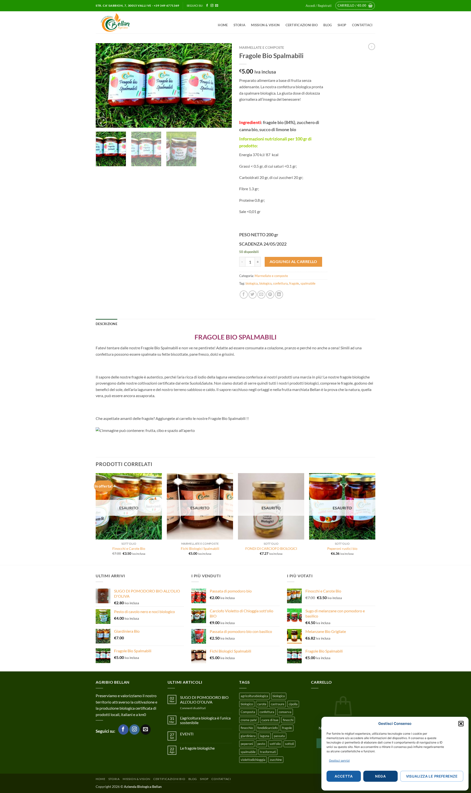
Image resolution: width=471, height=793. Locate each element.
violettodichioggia (253, 760)
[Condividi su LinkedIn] (279, 294)
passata (279, 736)
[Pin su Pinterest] (270, 294)
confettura (280, 283)
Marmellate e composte (261, 48)
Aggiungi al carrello (293, 261)
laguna (264, 736)
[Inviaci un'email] (216, 5)
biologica (252, 283)
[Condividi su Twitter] (253, 294)
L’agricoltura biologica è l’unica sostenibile (205, 720)
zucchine (276, 760)
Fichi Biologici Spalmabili (200, 548)
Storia (240, 25)
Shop (342, 25)
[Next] (223, 85)
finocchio (247, 728)
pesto (261, 744)
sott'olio (275, 744)
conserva (285, 712)
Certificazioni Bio (302, 25)
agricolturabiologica (254, 696)
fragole (294, 283)
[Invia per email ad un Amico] (261, 294)
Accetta (344, 776)
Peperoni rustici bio (342, 548)
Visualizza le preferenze (432, 776)
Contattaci (362, 25)
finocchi (288, 720)
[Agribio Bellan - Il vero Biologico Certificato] (126, 22)
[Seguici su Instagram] (211, 5)
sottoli (289, 744)
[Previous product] (371, 46)
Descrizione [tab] (106, 324)
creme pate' (249, 720)
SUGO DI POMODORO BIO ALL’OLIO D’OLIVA (204, 699)
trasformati (268, 752)
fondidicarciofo (267, 728)
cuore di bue (270, 720)
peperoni (247, 744)
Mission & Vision (265, 25)
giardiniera (248, 736)
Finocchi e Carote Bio (128, 548)
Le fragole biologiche (197, 748)
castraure (277, 704)
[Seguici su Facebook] (207, 5)
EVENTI (187, 733)
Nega (380, 776)
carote (261, 704)
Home (223, 25)
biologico (265, 283)
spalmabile (308, 283)
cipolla (293, 704)
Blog (327, 25)
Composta (248, 712)
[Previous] (104, 85)
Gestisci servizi (339, 760)
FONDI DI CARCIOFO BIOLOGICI (271, 548)
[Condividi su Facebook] (244, 294)
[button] (460, 723)
